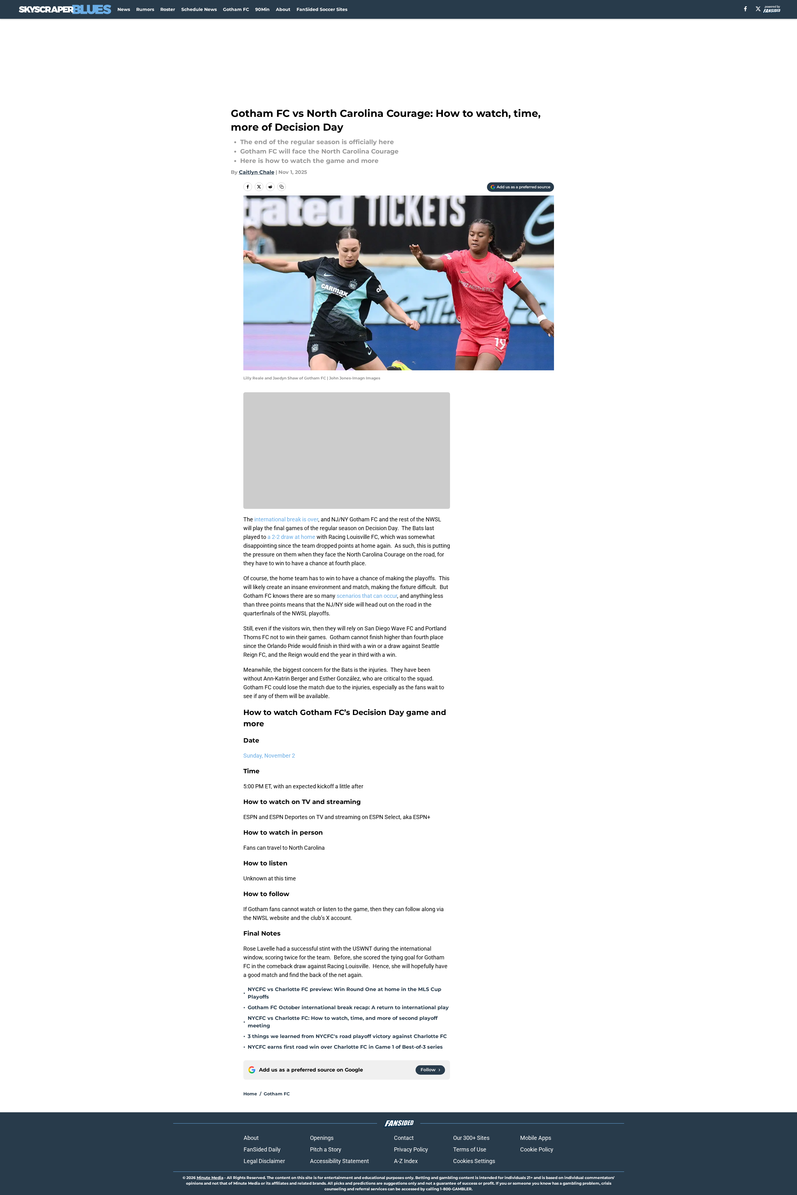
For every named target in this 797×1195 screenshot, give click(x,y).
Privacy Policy (411, 1149)
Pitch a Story (325, 1149)
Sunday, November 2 (269, 755)
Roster (167, 9)
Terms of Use (469, 1149)
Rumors (145, 9)
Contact (404, 1138)
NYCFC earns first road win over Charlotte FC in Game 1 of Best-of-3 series (345, 1047)
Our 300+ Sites (471, 1138)
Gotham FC (236, 9)
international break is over (285, 519)
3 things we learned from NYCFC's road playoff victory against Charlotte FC (347, 1036)
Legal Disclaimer (264, 1161)
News (123, 9)
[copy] (281, 186)
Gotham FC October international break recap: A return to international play (348, 1007)
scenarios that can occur (366, 595)
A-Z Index (406, 1161)
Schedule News (199, 9)
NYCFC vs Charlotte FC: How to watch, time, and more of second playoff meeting (342, 1022)
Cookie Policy (536, 1149)
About (283, 9)
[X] (758, 8)
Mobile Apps (535, 1138)
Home (250, 1094)
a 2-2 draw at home (291, 537)
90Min (262, 9)
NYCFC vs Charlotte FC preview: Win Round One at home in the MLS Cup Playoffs (344, 993)
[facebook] (745, 8)
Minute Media (210, 1177)
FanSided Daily (262, 1149)
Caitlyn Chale (256, 172)
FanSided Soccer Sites (322, 9)
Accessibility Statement (339, 1161)
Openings (322, 1138)
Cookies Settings (474, 1161)
